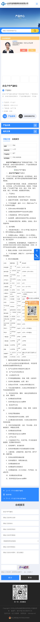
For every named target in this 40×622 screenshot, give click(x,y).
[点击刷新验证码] (23, 567)
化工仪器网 (15, 613)
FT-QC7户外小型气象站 (18, 498)
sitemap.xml (32, 613)
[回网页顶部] (37, 251)
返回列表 (8, 494)
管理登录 (23, 613)
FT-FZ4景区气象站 (17, 490)
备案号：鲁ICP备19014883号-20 (21, 611)
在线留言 (15, 139)
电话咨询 (37, 258)
